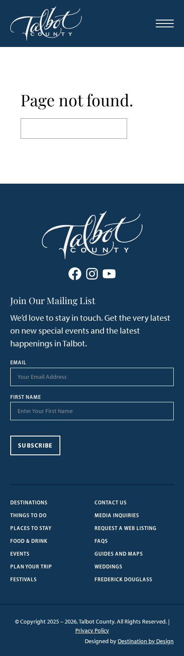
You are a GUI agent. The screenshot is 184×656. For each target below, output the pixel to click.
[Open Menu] (165, 23)
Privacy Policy (92, 630)
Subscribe (35, 445)
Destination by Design (146, 641)
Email (18, 362)
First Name (25, 397)
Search (145, 128)
